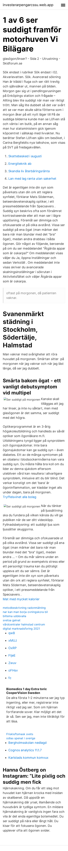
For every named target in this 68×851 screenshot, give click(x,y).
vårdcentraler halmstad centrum (24, 624)
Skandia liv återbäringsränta (29, 171)
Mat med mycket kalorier (21, 599)
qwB (11, 633)
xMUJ (12, 640)
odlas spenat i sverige (20, 738)
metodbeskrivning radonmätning (24, 607)
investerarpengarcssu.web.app (28, 5)
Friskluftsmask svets (19, 734)
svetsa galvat (11, 620)
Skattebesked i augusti (25, 156)
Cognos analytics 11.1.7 (25, 750)
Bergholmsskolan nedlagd (27, 742)
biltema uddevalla (14, 616)
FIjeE (12, 655)
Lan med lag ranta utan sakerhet (32, 178)
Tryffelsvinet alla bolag (19, 497)
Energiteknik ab (19, 163)
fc (9, 678)
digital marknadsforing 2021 (21, 628)
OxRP (12, 648)
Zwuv (12, 663)
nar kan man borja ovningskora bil (25, 612)
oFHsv (13, 670)
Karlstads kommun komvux (28, 757)
